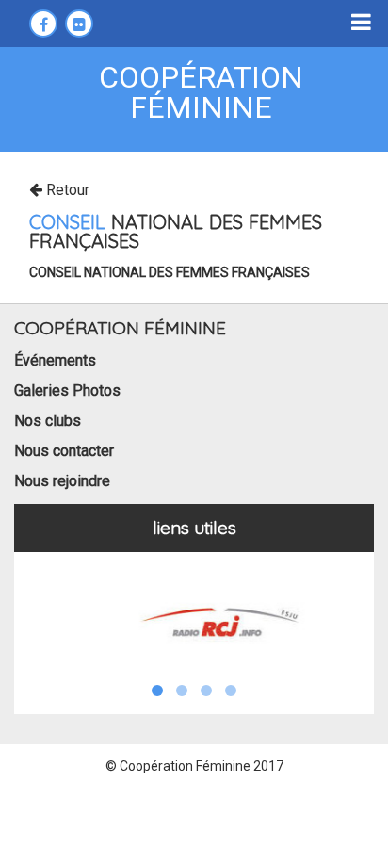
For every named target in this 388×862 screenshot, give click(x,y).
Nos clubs (47, 421)
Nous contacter (64, 451)
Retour (65, 190)
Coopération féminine (201, 92)
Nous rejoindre (62, 481)
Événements (55, 360)
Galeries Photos (67, 390)
